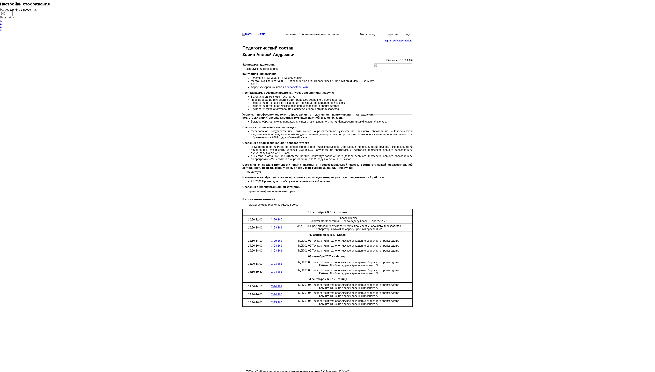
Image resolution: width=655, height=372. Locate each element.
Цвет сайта (7, 17)
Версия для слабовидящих (398, 40)
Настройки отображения (25, 4)
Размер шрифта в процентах (18, 9)
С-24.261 (276, 271)
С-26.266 (276, 219)
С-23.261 (276, 227)
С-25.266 (276, 240)
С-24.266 (276, 245)
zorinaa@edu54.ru (296, 87)
